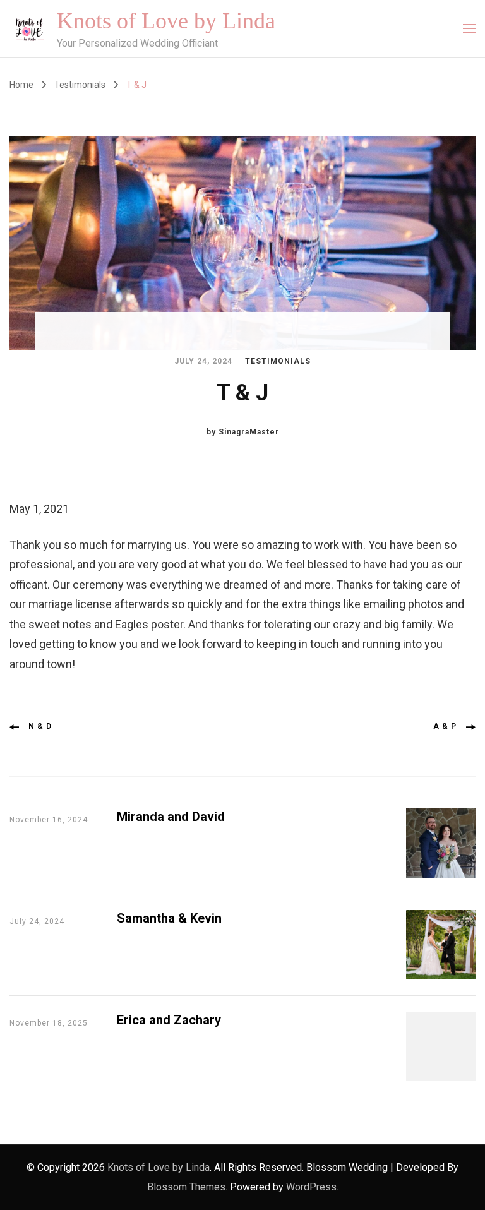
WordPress (311, 1187)
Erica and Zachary (169, 1019)
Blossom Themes (186, 1187)
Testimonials (278, 361)
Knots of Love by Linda (166, 20)
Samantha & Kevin (169, 918)
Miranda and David (171, 816)
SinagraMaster (249, 432)
